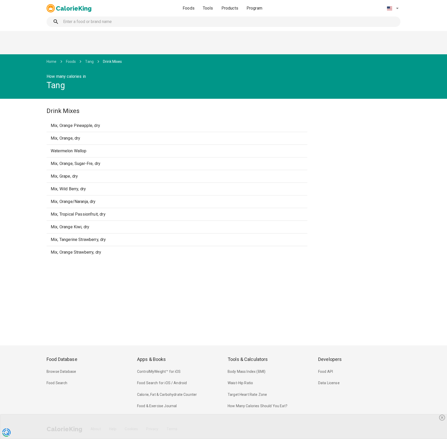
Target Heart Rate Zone (247, 394)
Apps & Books (151, 359)
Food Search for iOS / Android (162, 383)
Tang (89, 61)
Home (52, 61)
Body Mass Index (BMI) (246, 371)
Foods (189, 8)
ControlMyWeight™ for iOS (159, 371)
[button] (392, 8)
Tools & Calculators (248, 359)
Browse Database (61, 371)
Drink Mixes (112, 61)
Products (229, 8)
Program (254, 8)
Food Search (57, 383)
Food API (325, 371)
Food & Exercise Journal (157, 406)
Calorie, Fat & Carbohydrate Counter (167, 394)
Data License (329, 383)
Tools (208, 8)
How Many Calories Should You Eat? (257, 406)
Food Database (62, 359)
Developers (330, 359)
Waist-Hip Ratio (240, 383)
